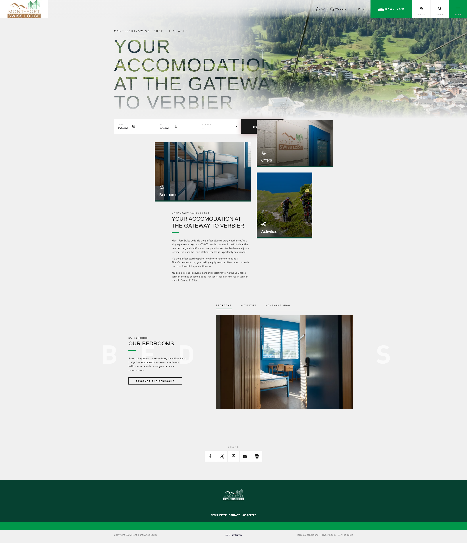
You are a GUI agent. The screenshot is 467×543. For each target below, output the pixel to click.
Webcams (340, 9)
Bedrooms (168, 194)
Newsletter (219, 515)
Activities (269, 231)
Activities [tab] (248, 305)
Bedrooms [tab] (224, 305)
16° (323, 9)
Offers (266, 160)
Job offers (249, 515)
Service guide (345, 534)
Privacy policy (328, 534)
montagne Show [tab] (278, 305)
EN (360, 9)
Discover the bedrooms (155, 381)
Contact (234, 515)
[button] (391, 9)
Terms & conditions (308, 534)
